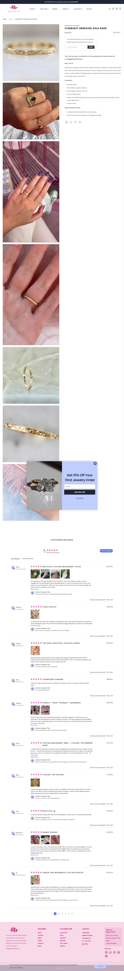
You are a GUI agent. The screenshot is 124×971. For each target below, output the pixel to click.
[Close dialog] (95, 463)
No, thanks (79, 498)
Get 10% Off (79, 492)
